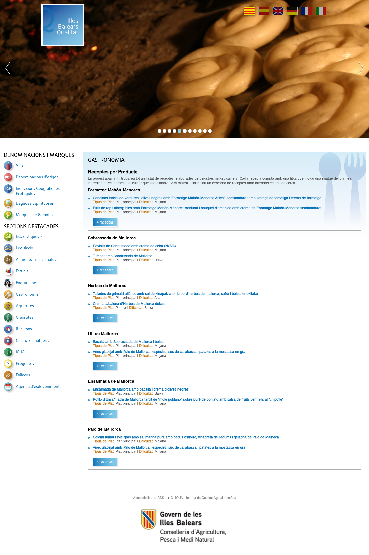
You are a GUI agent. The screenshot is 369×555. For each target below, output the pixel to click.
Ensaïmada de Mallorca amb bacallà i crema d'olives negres (141, 389)
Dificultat (146, 202)
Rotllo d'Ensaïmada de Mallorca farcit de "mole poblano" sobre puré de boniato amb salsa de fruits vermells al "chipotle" (188, 399)
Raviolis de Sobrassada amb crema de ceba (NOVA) (134, 246)
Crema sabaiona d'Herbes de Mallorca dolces (129, 304)
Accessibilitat (143, 498)
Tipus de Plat (103, 202)
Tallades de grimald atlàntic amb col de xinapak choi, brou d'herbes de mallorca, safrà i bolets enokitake (175, 294)
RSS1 (161, 498)
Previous (8, 69)
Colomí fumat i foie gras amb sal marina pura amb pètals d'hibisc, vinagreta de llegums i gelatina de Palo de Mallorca (186, 437)
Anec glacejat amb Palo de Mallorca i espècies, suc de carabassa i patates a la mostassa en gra (169, 352)
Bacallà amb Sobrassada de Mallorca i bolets (128, 342)
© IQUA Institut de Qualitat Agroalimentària (203, 498)
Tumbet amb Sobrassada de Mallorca (122, 256)
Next (361, 69)
